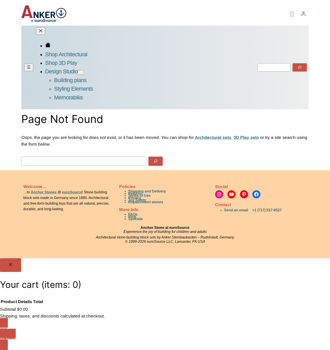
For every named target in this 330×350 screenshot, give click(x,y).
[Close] (10, 265)
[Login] (303, 13)
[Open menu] (28, 67)
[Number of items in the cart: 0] (292, 14)
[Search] (300, 67)
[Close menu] (40, 31)
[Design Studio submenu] (81, 72)
